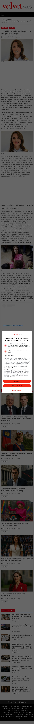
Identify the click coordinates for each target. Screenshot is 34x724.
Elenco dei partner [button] (8, 367)
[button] (17, 355)
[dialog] (17, 362)
